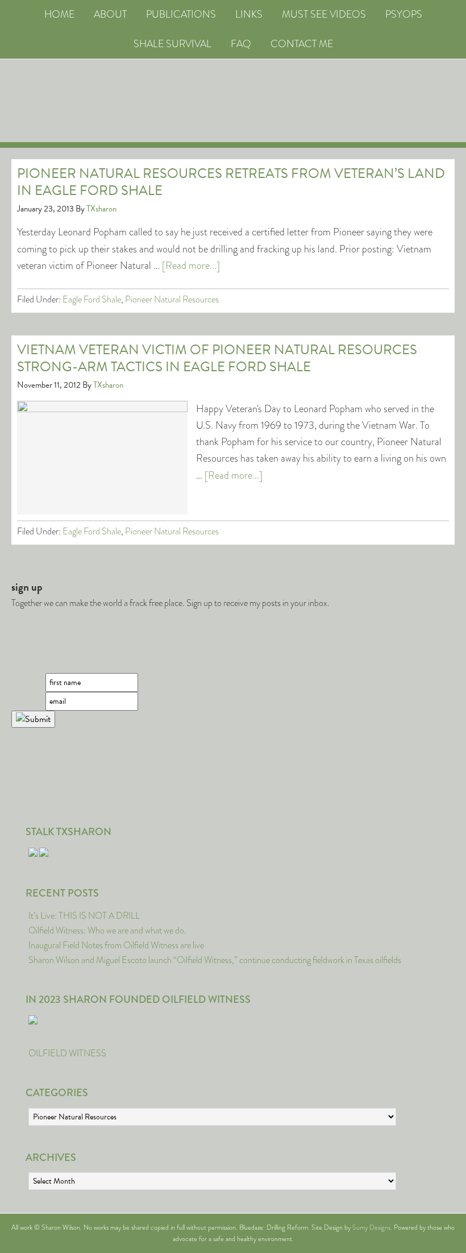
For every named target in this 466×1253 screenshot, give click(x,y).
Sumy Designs (371, 1227)
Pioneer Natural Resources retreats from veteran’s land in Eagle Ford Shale (231, 182)
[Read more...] (191, 265)
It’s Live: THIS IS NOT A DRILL (84, 915)
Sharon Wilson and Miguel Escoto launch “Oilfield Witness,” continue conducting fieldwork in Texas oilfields (214, 959)
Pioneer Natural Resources (172, 299)
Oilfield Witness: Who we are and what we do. (107, 930)
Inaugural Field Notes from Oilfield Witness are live (116, 945)
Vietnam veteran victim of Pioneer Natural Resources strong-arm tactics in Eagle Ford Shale (217, 358)
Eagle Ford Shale (92, 299)
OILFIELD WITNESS (67, 1053)
